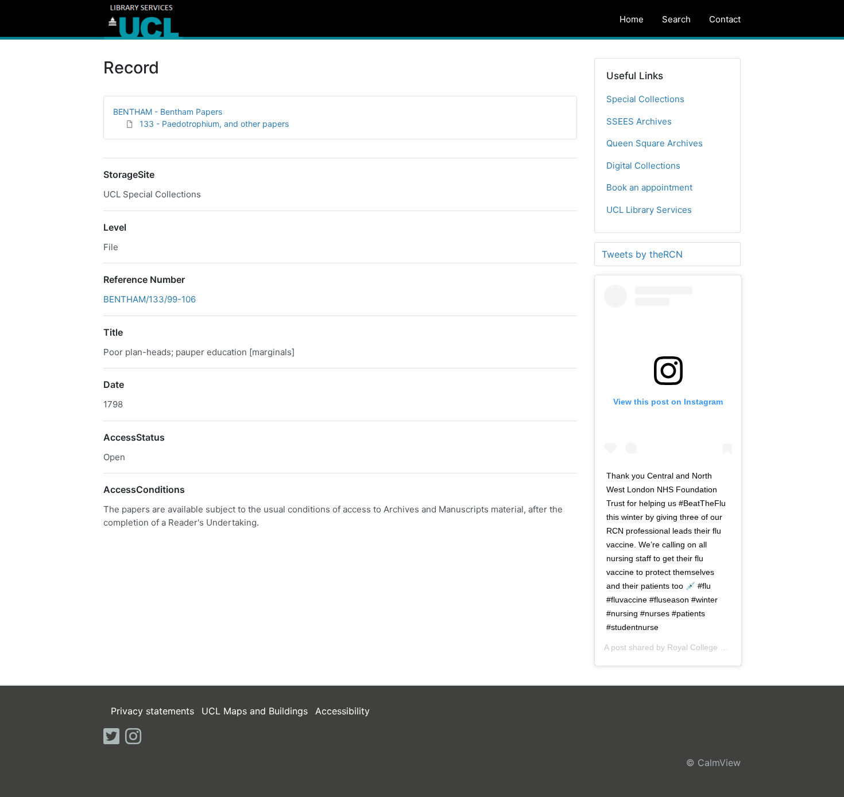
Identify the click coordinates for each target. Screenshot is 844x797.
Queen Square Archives (654, 143)
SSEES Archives (639, 121)
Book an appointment (649, 187)
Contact (725, 19)
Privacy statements (152, 711)
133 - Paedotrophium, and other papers (214, 124)
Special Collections (645, 99)
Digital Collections (643, 165)
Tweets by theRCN (642, 254)
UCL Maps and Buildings (255, 711)
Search (676, 19)
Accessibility (342, 711)
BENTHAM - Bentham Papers (167, 111)
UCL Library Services (649, 209)
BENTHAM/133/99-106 (149, 299)
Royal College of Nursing (712, 647)
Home (632, 19)
